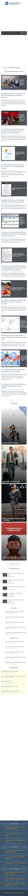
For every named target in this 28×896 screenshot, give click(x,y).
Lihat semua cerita (14, 564)
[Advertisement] (14, 21)
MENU (24, 33)
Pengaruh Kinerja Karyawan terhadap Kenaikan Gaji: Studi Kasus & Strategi (12, 201)
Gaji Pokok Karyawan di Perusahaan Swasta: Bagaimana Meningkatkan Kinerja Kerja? (14, 337)
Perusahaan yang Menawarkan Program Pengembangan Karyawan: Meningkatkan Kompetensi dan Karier (14, 234)
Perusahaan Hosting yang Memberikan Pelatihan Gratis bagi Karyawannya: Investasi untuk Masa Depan (13, 131)
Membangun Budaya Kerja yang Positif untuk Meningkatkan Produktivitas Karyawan (13, 95)
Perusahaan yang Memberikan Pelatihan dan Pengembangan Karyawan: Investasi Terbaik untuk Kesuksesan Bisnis (13, 268)
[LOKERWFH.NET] (14, 3)
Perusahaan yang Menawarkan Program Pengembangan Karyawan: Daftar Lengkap (13, 386)
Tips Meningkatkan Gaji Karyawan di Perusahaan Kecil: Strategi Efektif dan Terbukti (12, 166)
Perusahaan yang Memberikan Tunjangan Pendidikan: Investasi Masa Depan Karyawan (13, 302)
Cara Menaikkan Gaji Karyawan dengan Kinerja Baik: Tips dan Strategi (13, 370)
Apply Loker (3, 105)
